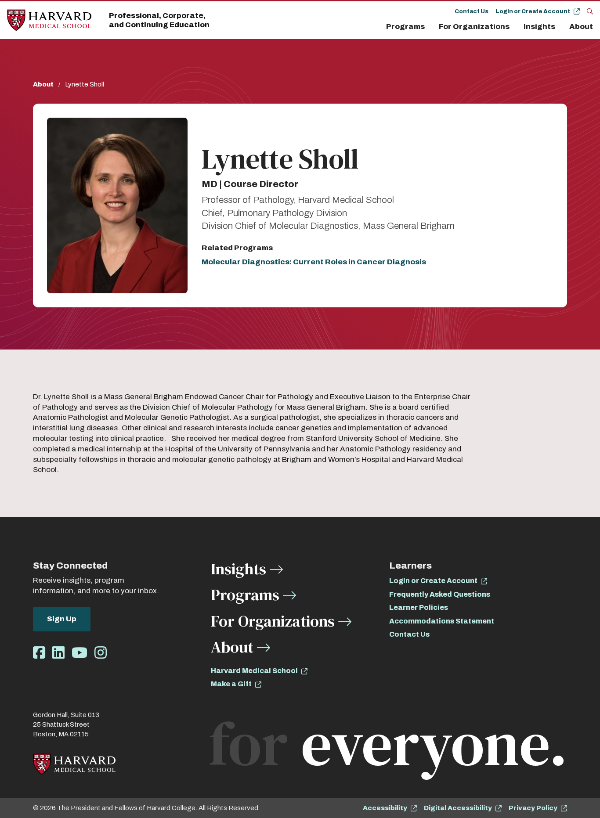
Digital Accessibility (458, 807)
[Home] (49, 20)
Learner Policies (418, 607)
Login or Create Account (532, 11)
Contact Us (471, 11)
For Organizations (474, 26)
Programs (405, 26)
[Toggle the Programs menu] (430, 27)
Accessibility (385, 807)
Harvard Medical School (254, 670)
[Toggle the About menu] (595, 27)
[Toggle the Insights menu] (560, 27)
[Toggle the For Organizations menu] (514, 27)
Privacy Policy (533, 807)
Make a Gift (231, 684)
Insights (539, 26)
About (581, 26)
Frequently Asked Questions (439, 594)
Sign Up (61, 619)
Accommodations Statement (441, 621)
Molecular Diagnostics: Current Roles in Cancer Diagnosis (314, 262)
